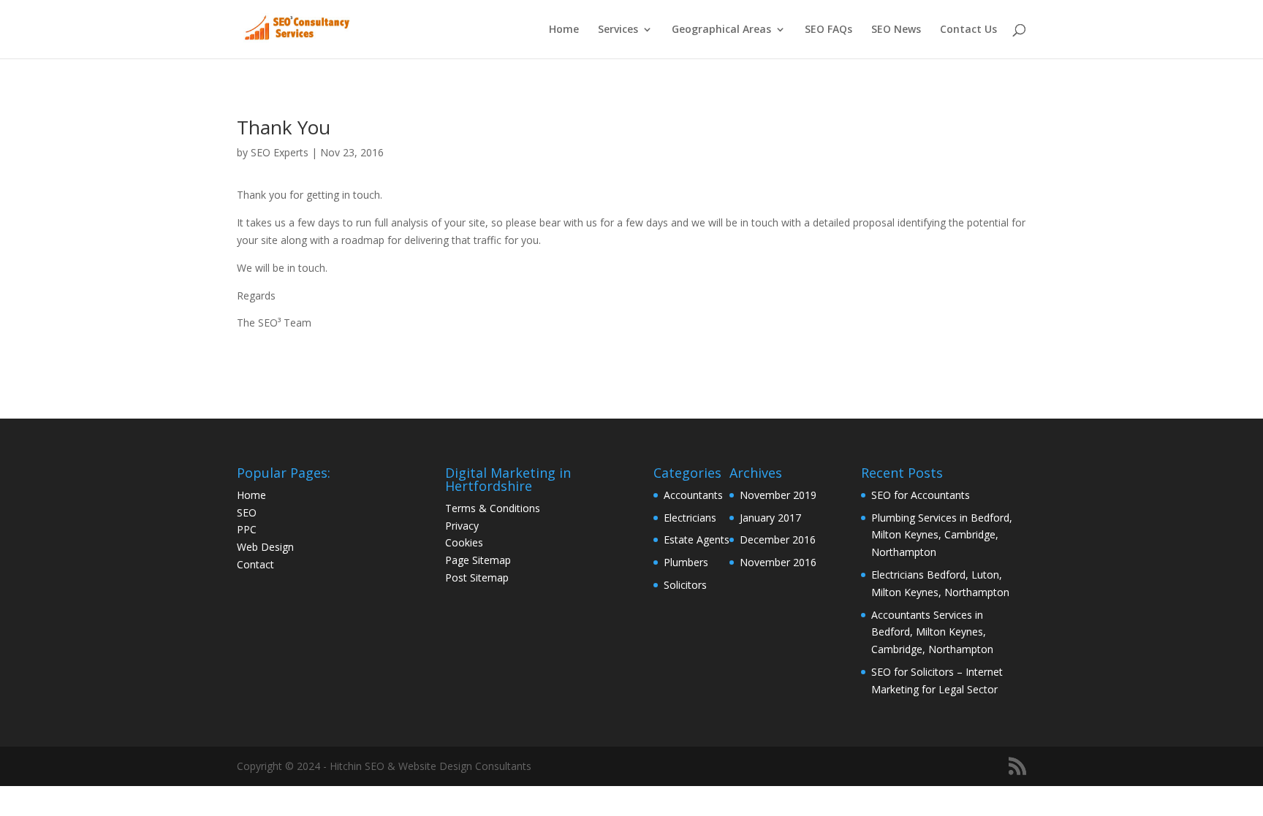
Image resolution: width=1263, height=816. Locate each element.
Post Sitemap (477, 577)
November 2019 (778, 495)
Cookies (464, 542)
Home (564, 30)
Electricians (690, 518)
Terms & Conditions (492, 508)
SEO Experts (279, 152)
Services (618, 30)
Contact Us (968, 30)
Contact (255, 564)
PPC (247, 529)
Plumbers (686, 562)
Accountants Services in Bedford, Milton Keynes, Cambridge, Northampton (932, 632)
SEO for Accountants (920, 495)
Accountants (693, 495)
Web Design (265, 547)
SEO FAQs (828, 30)
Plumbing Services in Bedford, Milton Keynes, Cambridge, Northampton (941, 535)
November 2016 (778, 562)
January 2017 (770, 518)
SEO (247, 512)
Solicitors (685, 585)
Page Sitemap (478, 560)
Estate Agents (696, 539)
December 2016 (778, 539)
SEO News (896, 30)
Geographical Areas (721, 30)
